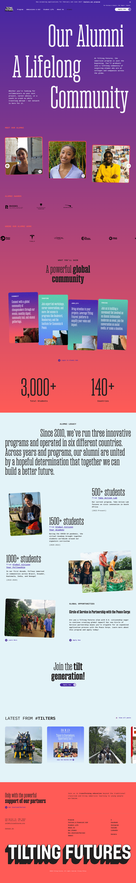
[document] (68, 441)
